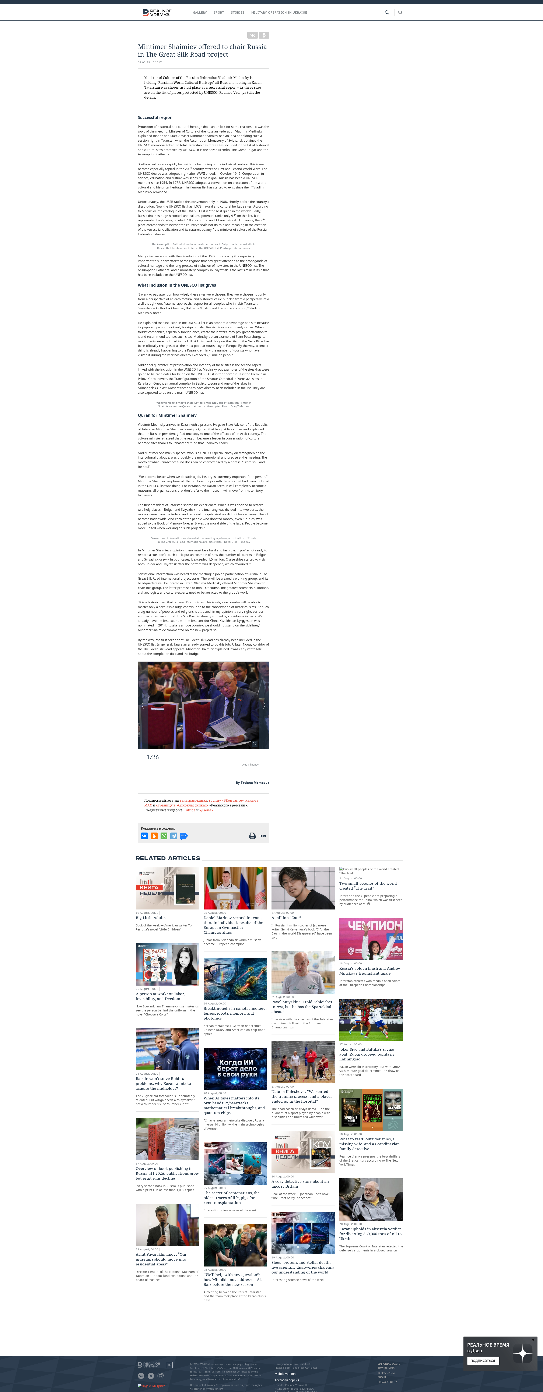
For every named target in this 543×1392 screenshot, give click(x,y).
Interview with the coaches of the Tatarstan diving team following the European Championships (302, 1014)
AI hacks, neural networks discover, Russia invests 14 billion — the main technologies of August (234, 1113)
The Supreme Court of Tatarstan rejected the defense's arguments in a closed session (371, 1239)
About (382, 1377)
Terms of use (386, 1372)
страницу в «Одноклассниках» (182, 805)
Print (262, 836)
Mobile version (285, 1374)
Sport (219, 12)
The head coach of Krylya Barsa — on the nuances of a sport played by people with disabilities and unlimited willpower (302, 1104)
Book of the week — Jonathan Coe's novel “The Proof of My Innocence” (301, 1189)
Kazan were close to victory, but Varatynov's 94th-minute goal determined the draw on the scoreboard (370, 1062)
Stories (238, 12)
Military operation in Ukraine (279, 12)
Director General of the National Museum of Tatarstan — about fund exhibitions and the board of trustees (167, 1267)
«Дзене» (206, 810)
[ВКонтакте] (252, 35)
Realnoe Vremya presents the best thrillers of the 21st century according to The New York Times (369, 1151)
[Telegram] (173, 836)
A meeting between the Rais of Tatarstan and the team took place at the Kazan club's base (235, 1287)
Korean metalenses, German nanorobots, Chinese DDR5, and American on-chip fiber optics (235, 1021)
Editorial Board (389, 1363)
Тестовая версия (287, 1380)
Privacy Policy (387, 1382)
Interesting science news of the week (232, 1201)
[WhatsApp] (164, 836)
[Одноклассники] (264, 35)
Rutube (189, 810)
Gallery (200, 12)
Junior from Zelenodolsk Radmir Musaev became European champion (233, 930)
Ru (400, 12)
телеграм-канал (193, 800)
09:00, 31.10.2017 (150, 62)
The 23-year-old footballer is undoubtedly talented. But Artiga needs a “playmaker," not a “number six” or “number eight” (165, 1091)
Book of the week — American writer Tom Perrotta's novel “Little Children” (165, 923)
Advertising (386, 1368)
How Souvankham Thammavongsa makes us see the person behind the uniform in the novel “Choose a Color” (167, 1003)
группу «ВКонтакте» (226, 800)
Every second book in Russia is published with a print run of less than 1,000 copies (167, 1179)
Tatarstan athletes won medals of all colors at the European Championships (369, 976)
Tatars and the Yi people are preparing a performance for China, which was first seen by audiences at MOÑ (371, 893)
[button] (255, 744)
